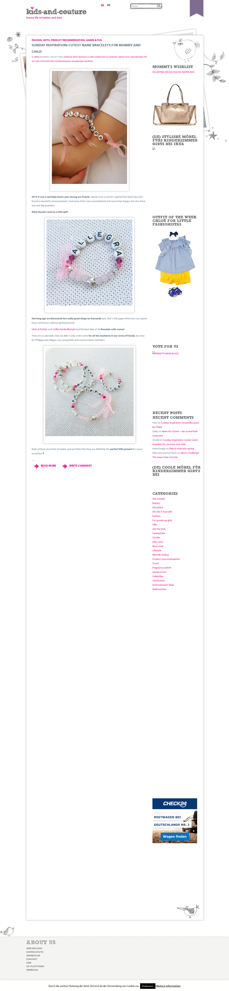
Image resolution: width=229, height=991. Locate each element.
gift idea (36, 61)
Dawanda (113, 57)
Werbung (32, 969)
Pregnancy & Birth (161, 567)
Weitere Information (168, 986)
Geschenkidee (136, 57)
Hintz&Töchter (47, 61)
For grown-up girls (162, 520)
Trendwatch (158, 580)
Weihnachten (159, 589)
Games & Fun (159, 572)
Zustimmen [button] (147, 986)
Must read (157, 546)
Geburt (121, 57)
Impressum (33, 955)
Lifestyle (156, 550)
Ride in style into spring (181, 448)
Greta (36, 57)
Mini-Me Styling (160, 554)
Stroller (156, 537)
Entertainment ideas (163, 584)
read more (48, 465)
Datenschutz (34, 952)
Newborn (88, 61)
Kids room (157, 541)
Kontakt (31, 959)
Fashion (156, 516)
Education (157, 507)
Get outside (158, 498)
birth (75, 57)
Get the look (158, 528)
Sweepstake (158, 533)
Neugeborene (77, 61)
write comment (80, 465)
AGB (28, 962)
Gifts (154, 524)
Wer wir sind (34, 948)
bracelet (82, 57)
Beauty (156, 503)
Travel (155, 563)
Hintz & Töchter (40, 329)
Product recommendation (166, 559)
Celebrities (158, 576)
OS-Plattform (35, 966)
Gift (145, 57)
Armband (68, 57)
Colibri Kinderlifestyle (97, 57)
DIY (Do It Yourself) (162, 511)
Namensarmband (63, 61)
